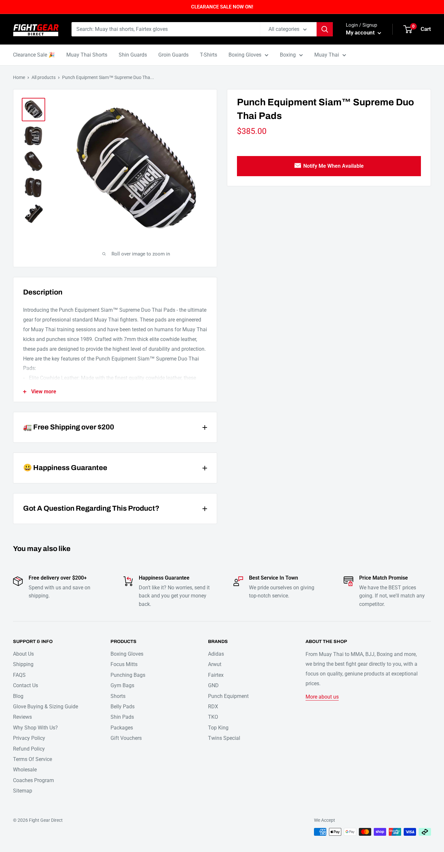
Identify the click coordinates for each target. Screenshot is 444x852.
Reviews (22, 717)
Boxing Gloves (245, 55)
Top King (218, 728)
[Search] (325, 29)
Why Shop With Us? (35, 728)
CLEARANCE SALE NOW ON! (222, 7)
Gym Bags (122, 685)
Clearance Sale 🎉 (34, 55)
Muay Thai (326, 55)
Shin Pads (122, 717)
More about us (322, 697)
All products (44, 77)
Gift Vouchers (126, 738)
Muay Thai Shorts (86, 55)
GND (213, 685)
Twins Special (224, 738)
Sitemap (22, 791)
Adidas (216, 654)
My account (361, 32)
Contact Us (25, 685)
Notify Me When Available (333, 166)
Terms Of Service (32, 759)
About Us (23, 654)
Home (19, 77)
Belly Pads (123, 706)
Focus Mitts (124, 664)
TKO (213, 717)
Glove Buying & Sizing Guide (45, 706)
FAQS (19, 675)
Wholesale (25, 770)
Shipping (23, 664)
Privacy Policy (29, 738)
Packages (122, 728)
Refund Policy (29, 749)
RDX (213, 706)
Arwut (214, 664)
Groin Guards (173, 55)
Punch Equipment (228, 696)
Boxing (288, 55)
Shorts (118, 696)
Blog (18, 696)
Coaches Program (33, 780)
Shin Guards (133, 55)
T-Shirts (208, 55)
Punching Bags (128, 675)
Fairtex (216, 675)
